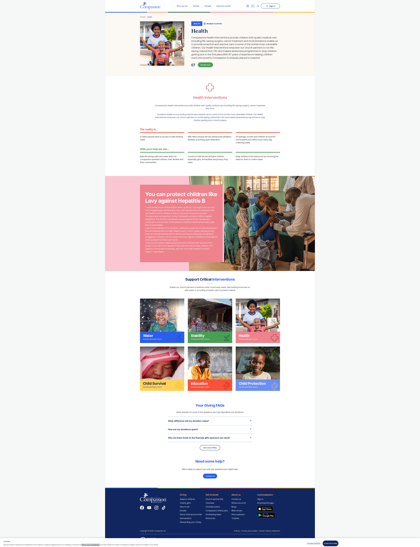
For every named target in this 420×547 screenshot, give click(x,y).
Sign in (272, 6)
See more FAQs (210, 447)
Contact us (210, 476)
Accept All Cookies (330, 543)
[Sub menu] (253, 6)
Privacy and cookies (249, 531)
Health (149, 17)
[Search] (257, 6)
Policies (237, 531)
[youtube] (149, 508)
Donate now (205, 65)
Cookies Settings (313, 543)
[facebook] (142, 508)
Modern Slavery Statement (269, 531)
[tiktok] (164, 508)
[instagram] (156, 508)
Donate (142, 17)
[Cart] (247, 6)
